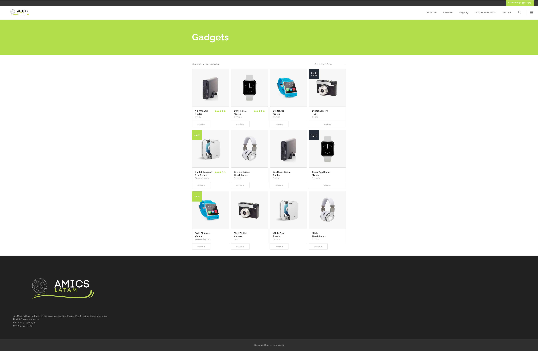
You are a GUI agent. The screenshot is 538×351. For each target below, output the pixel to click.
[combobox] (328, 64)
